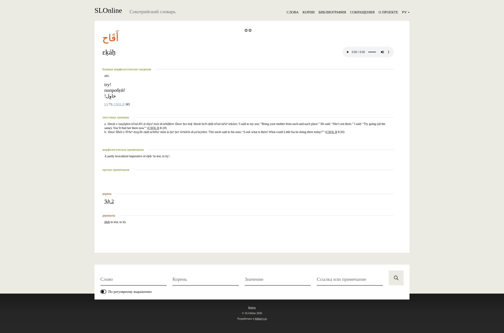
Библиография (332, 12)
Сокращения (362, 12)
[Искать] (396, 278)
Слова (293, 12)
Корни (309, 12)
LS (106, 104)
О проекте (388, 12)
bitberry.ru (261, 318)
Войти (252, 307)
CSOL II (119, 104)
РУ (405, 12)
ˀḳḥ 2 (109, 201)
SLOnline (108, 10)
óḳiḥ (107, 222)
